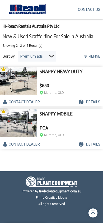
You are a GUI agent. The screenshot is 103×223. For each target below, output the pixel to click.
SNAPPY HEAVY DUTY (61, 71)
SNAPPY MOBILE (56, 113)
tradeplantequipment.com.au (60, 191)
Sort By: (9, 56)
